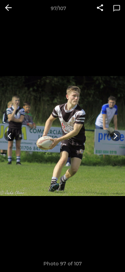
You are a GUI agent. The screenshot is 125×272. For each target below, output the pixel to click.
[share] (100, 8)
